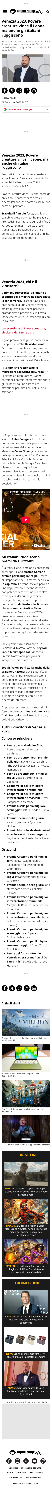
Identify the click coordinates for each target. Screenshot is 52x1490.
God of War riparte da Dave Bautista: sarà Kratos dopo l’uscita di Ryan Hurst (26, 1391)
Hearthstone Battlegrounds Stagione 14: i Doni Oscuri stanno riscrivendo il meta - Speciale (26, 1269)
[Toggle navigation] (5, 12)
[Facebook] (10, 1460)
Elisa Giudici (10, 98)
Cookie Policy (15, 1477)
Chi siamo (13, 1468)
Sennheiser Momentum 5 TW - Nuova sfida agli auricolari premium (26, 1355)
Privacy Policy (36, 1473)
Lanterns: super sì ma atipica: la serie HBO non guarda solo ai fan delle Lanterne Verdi (26, 1191)
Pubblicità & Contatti (31, 1468)
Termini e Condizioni (16, 1473)
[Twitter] (27, 1460)
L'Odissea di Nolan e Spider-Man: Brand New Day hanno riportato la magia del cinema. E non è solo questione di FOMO (26, 1230)
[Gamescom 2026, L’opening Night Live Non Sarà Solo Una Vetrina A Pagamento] (26, 1302)
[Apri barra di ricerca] (47, 11)
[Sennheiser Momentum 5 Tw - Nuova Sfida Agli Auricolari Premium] (26, 1339)
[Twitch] (43, 1460)
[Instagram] (19, 1460)
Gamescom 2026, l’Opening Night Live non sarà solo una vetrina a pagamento (26, 1319)
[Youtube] (36, 1460)
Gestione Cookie (33, 1477)
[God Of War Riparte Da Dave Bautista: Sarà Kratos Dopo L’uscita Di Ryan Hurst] (26, 1373)
